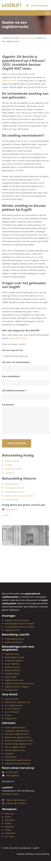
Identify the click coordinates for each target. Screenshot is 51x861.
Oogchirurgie (11, 677)
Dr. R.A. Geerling (12, 708)
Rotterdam (9, 826)
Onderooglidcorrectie (14, 492)
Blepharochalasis (12, 667)
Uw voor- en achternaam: (16, 362)
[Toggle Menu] (47, 13)
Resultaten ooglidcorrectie (17, 734)
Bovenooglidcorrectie (14, 488)
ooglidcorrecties (9, 80)
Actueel (31, 38)
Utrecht (8, 830)
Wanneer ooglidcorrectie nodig (19, 740)
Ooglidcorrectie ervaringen (17, 620)
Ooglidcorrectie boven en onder (19, 495)
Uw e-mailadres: (11, 376)
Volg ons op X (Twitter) (16, 803)
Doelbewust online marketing (37, 854)
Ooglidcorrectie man (14, 680)
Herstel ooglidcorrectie (15, 750)
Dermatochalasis (12, 673)
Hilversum (9, 813)
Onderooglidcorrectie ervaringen (20, 626)
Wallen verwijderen (13, 642)
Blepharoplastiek (12, 670)
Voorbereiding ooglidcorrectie (18, 743)
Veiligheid (9, 753)
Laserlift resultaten (13, 469)
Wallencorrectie (12, 461)
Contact (5, 515)
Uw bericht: (8, 404)
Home (23, 38)
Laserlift (8, 465)
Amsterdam (10, 833)
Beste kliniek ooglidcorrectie (17, 702)
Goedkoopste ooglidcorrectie (18, 760)
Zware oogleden (12, 663)
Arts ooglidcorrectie (14, 705)
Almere (8, 823)
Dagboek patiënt (12, 630)
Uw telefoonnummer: (14, 390)
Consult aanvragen (39, 5)
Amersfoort (10, 820)
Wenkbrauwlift (11, 499)
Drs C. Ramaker (12, 712)
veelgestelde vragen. (18, 338)
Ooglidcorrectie (12, 484)
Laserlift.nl (9, 472)
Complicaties (10, 756)
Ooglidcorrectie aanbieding (17, 763)
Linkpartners (10, 718)
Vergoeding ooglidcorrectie (17, 730)
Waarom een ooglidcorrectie (17, 737)
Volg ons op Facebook (15, 800)
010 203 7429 (12, 772)
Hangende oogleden (14, 660)
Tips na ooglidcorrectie (15, 747)
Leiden (8, 817)
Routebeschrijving (10, 794)
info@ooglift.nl (11, 509)
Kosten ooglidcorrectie (15, 727)
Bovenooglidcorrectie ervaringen (19, 623)
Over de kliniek (11, 699)
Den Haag (9, 836)
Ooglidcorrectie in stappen (17, 686)
